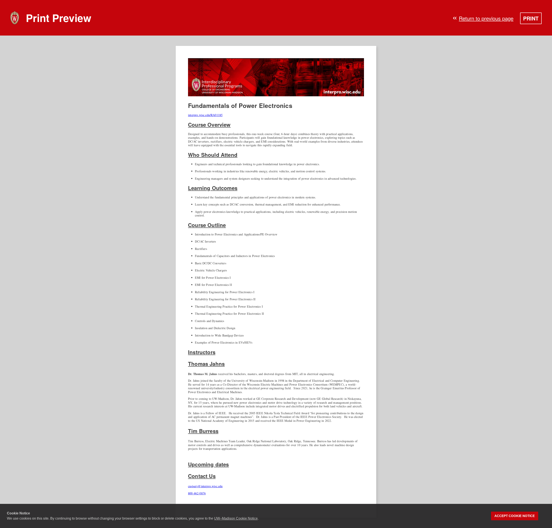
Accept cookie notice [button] (514, 516)
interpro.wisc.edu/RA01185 (205, 115)
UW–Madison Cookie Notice (236, 518)
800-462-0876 (197, 493)
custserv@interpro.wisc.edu (205, 486)
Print (531, 18)
